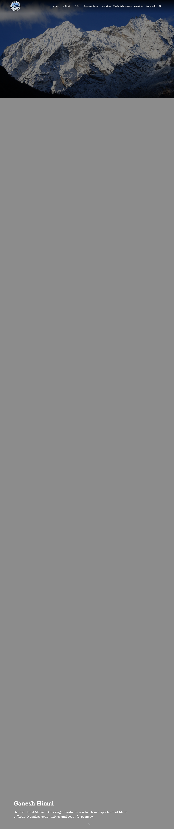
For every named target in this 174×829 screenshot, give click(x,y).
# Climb (66, 6)
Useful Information (122, 6)
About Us (138, 6)
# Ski (76, 6)
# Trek (56, 6)
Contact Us (151, 6)
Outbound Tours (90, 6)
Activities (106, 6)
